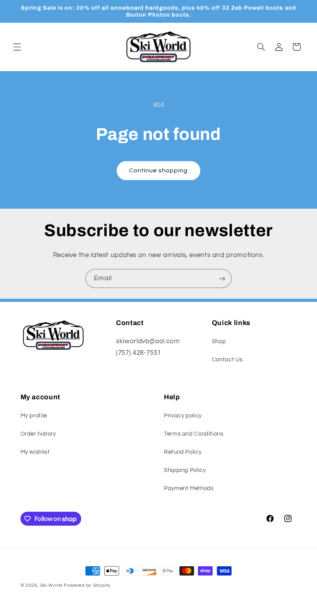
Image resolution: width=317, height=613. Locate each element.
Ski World (51, 585)
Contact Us (227, 360)
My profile (33, 416)
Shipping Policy (185, 470)
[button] (17, 47)
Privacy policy (183, 416)
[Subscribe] (222, 278)
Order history (38, 434)
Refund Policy (182, 452)
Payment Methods (188, 488)
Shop (219, 341)
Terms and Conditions (193, 434)
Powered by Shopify (87, 585)
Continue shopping (158, 170)
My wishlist (35, 452)
